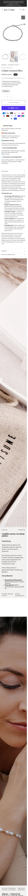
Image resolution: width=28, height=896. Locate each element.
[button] (20, 9)
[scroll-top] (23, 892)
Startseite (3, 62)
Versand (11, 75)
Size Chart (5, 88)
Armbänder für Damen (13, 62)
